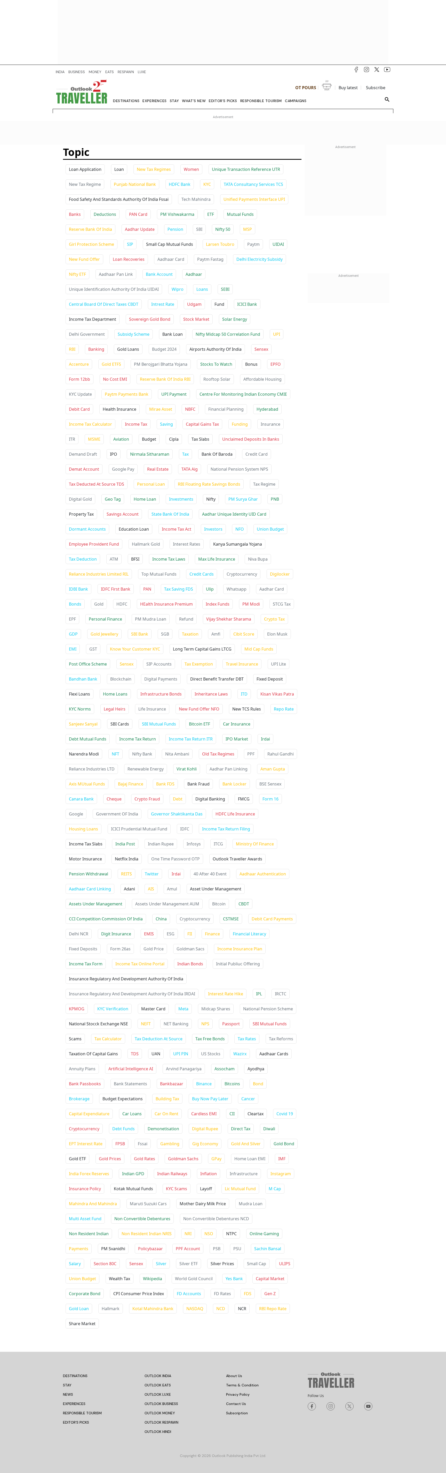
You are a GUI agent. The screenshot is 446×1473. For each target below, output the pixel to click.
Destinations (126, 100)
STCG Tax (282, 604)
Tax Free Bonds (210, 1039)
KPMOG (76, 1009)
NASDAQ (194, 1308)
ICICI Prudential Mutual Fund (139, 829)
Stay (174, 100)
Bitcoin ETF (199, 724)
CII (232, 1114)
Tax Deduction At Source (158, 1039)
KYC (207, 184)
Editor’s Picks (223, 100)
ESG (170, 934)
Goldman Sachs (183, 1159)
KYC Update (80, 394)
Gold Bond (284, 1144)
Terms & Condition (242, 1385)
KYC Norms (80, 709)
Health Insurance (119, 409)
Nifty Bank (142, 754)
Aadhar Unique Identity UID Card (234, 514)
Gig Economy (205, 1144)
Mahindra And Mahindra (93, 1204)
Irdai (265, 739)
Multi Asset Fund (85, 1219)
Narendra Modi (84, 754)
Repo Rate (284, 709)
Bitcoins (232, 1084)
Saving (166, 424)
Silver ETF (188, 1263)
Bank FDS (165, 784)
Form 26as (120, 949)
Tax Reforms (281, 1039)
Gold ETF (77, 1159)
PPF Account (188, 1248)
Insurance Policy (85, 1189)
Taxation (190, 634)
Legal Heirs (114, 709)
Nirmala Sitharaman (149, 454)
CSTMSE (231, 919)
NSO (208, 1234)
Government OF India (117, 814)
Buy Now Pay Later (210, 1099)
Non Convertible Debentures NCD (216, 1219)
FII (189, 934)
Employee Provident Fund (94, 544)
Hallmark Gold (146, 544)
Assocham (224, 1069)
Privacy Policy (238, 1394)
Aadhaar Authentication (263, 874)
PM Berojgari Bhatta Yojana (160, 364)
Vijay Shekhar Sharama (228, 619)
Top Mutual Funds (159, 574)
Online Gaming (264, 1234)
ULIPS (284, 1263)
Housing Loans (83, 829)
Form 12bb (79, 379)
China (161, 919)
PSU (237, 1248)
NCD (220, 1308)
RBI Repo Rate (272, 1308)
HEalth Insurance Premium (166, 604)
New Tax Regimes (154, 169)
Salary (75, 1263)
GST (93, 649)
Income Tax (136, 424)
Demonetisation (163, 1129)
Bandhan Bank (83, 679)
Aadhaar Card (170, 259)
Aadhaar (194, 274)
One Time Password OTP (175, 859)
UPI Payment (174, 394)
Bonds (75, 604)
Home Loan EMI (249, 1159)
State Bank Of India (170, 514)
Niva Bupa (258, 559)
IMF (281, 1159)
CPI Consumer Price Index (138, 1293)
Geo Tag (113, 499)
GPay (216, 1159)
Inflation (208, 1174)
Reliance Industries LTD (92, 769)
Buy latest (348, 87)
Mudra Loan (250, 1204)
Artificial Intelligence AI (130, 1069)
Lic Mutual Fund (240, 1189)
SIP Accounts (159, 664)
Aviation (121, 439)
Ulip (210, 589)
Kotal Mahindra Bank (152, 1308)
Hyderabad (267, 409)
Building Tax (167, 1099)
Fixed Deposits (83, 949)
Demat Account (84, 469)
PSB (216, 1248)
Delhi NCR (78, 934)
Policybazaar (150, 1248)
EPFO (275, 364)
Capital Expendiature (89, 1114)
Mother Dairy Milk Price (203, 1204)
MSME (94, 439)
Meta (183, 1009)
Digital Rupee (205, 1129)
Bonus (251, 364)
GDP (73, 634)
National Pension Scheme (268, 1009)
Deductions (105, 214)
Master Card (153, 1009)
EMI (72, 649)
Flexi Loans (79, 694)
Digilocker (280, 574)
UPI (276, 334)
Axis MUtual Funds (87, 784)
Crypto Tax (274, 619)
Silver (161, 1263)
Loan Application (85, 169)
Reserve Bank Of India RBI (165, 379)
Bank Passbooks (85, 1084)
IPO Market (237, 739)
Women (191, 169)
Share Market (82, 1323)
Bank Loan (172, 334)
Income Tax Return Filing (226, 829)
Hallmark (111, 1308)
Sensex (261, 349)
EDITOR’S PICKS (76, 1422)
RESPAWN (126, 72)
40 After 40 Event (210, 874)
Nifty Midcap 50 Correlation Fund (228, 334)
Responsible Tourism (261, 100)
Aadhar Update (140, 229)
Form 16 (270, 799)
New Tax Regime (85, 184)
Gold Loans (128, 349)
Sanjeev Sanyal (83, 724)
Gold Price (154, 949)
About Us (234, 1375)
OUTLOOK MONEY (160, 1413)
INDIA (60, 72)
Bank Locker (234, 784)
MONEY (95, 72)
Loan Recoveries (129, 259)
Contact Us (236, 1403)
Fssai (142, 1144)
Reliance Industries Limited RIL (99, 574)
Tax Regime (264, 484)
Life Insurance (152, 709)
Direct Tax (240, 1129)
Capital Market (270, 1278)
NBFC (190, 409)
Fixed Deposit (270, 679)
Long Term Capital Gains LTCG (202, 649)
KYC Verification (112, 1009)
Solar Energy (234, 319)
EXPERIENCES (74, 1403)
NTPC (231, 1234)
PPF (250, 754)
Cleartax (256, 1114)
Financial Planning (226, 409)
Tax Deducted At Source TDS (96, 484)
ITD (244, 694)
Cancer (248, 1099)
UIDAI (278, 244)
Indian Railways (172, 1174)
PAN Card (138, 214)
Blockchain (120, 679)
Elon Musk (277, 634)
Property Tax (81, 514)
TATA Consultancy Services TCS (253, 184)
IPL (259, 994)
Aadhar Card (271, 589)
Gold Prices (110, 1159)
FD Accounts (189, 1293)
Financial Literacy (249, 934)
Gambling (169, 1144)
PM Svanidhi (113, 1248)
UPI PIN (180, 1054)
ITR (72, 439)
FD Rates (222, 1293)
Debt (177, 799)
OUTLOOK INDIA (158, 1375)
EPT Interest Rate (85, 1144)
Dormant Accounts (87, 529)
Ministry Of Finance (255, 844)
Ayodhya (256, 1069)
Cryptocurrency (242, 574)
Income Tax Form (85, 964)
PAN (147, 589)
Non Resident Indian (89, 1234)
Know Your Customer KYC (135, 649)
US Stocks (210, 1054)
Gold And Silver (246, 1144)
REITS (126, 874)
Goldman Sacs (190, 949)
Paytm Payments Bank (126, 394)
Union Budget (270, 529)
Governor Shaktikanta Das (177, 814)
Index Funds (217, 604)
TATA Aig (189, 469)
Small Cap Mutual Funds (169, 244)
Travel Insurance (242, 664)
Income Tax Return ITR (191, 739)
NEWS (68, 1394)
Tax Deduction (83, 559)
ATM (114, 559)
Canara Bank (81, 799)
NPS (205, 1024)
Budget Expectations (122, 1099)
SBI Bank (139, 634)
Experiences (154, 100)
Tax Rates (247, 1039)
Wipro (178, 289)
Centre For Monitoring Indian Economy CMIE (243, 394)
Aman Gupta (272, 769)
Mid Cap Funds (258, 649)
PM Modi (251, 604)
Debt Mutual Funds (87, 739)
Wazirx (239, 1054)
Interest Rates (186, 544)
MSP (247, 229)
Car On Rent (166, 1114)
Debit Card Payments (272, 919)
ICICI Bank (247, 304)
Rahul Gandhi (280, 754)
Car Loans (132, 1114)
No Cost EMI (115, 379)
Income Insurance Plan (239, 949)
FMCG (244, 799)
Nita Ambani (177, 754)
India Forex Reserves (89, 1174)
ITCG (218, 844)
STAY (67, 1385)
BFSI (135, 559)
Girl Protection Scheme (91, 244)
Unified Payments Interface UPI (254, 199)
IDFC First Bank (115, 589)
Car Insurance (236, 724)
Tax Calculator (108, 1039)
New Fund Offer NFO (199, 709)
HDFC (121, 604)
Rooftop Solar (216, 379)
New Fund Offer (84, 259)
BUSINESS (76, 72)
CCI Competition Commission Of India (106, 919)
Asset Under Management (215, 889)
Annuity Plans (82, 1069)
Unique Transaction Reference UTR (246, 169)
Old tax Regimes (218, 754)
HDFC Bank (179, 184)
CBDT (243, 904)
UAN (156, 1054)
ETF (210, 214)
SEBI (225, 289)
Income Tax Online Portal (139, 964)
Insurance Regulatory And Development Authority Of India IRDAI (132, 994)
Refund (186, 619)
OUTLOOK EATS (158, 1385)
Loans (202, 289)
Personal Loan (151, 484)
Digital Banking (210, 799)
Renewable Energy (146, 769)
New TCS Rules (246, 709)
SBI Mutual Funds (159, 724)
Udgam (194, 304)
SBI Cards (119, 724)
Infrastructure (244, 1174)
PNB (275, 499)
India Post (125, 844)
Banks (75, 214)
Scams (75, 1039)
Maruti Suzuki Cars (148, 1204)
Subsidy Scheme (133, 334)
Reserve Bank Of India (90, 229)
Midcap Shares (215, 1009)
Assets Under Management (95, 904)
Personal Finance (105, 619)
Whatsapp (236, 589)
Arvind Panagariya (184, 1069)
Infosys (194, 844)
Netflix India (126, 859)
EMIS (149, 934)
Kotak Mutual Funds (133, 1189)
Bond (258, 1084)
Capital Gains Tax (202, 424)
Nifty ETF (77, 274)
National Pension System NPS (239, 469)
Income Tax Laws (168, 559)
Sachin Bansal (267, 1248)
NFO (239, 529)
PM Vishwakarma (177, 214)
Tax (185, 454)
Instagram (280, 1174)
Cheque (114, 799)
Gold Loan (79, 1308)
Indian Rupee (161, 844)
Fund (219, 304)
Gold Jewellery (104, 634)
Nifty (211, 499)
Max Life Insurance (216, 559)
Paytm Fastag (210, 259)
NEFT (146, 1024)
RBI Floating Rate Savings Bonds (209, 484)
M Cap (275, 1189)
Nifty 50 (222, 229)
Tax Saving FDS (178, 589)
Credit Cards (201, 574)
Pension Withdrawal (88, 874)
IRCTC (280, 994)
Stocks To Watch (216, 364)
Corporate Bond (84, 1293)
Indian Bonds (190, 964)
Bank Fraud (198, 784)
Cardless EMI (204, 1114)
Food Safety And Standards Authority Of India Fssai (119, 199)
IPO (113, 454)
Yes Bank (234, 1278)
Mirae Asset (160, 409)
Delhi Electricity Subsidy (259, 259)
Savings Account (123, 514)
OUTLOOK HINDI (158, 1431)
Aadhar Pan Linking (229, 769)
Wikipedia (152, 1278)
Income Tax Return (137, 739)
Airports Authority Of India (215, 349)
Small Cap (256, 1263)
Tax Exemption (199, 664)
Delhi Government (87, 334)
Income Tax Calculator (90, 424)
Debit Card (79, 409)
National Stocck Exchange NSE (98, 1024)
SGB (165, 634)
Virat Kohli (187, 769)
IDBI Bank (78, 589)
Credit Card (256, 454)
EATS (109, 72)
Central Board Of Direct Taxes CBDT (103, 304)
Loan (119, 169)
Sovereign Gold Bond (149, 319)
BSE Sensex (270, 784)
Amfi (215, 634)
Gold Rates (144, 1159)
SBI (199, 229)
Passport (231, 1024)
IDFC (184, 829)
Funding (240, 424)
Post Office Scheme (88, 664)
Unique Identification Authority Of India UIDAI (114, 289)
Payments (78, 1248)
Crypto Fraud (147, 799)
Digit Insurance (116, 934)
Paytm (253, 244)
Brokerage (79, 1099)
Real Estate (158, 469)
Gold (98, 604)
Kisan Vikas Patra (277, 694)
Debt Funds (123, 1129)
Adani (129, 889)
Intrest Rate (162, 304)
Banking (96, 349)
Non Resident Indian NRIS (147, 1234)
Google (76, 814)
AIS (151, 889)
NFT (115, 754)
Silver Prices (222, 1263)
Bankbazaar (171, 1084)
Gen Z (270, 1293)
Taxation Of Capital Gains (93, 1054)
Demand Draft (83, 454)
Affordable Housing (262, 379)
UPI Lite (278, 664)
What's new (194, 100)
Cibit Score (243, 634)
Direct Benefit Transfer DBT (217, 679)
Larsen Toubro (220, 244)
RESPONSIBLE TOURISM (82, 1413)
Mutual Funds (240, 214)
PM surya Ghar (243, 499)
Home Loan (145, 499)
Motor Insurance (85, 859)
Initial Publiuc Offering (238, 964)
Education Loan (134, 529)
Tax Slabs (200, 439)
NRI (188, 1234)
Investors (213, 529)
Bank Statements (130, 1084)
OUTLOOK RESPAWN (161, 1422)
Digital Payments (160, 679)
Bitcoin (219, 904)
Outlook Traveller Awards (237, 859)
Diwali (269, 1129)
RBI (72, 349)
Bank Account (159, 274)
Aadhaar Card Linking (90, 889)
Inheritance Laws (211, 694)
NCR (242, 1308)
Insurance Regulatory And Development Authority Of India (126, 979)
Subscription (237, 1413)
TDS (135, 1054)
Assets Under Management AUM (167, 904)
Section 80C (105, 1263)
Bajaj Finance (130, 784)
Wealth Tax (119, 1278)
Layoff (206, 1189)
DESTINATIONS (75, 1375)
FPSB (120, 1144)
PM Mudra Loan (150, 619)
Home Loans (115, 694)
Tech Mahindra (196, 199)
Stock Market (196, 319)
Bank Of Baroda (217, 454)
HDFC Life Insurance (235, 814)
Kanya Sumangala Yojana (237, 544)
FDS (247, 1293)
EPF (72, 619)
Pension (175, 229)
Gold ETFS (111, 364)
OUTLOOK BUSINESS (161, 1403)
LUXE (142, 72)
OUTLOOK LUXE (158, 1394)
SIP (130, 244)
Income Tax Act (176, 529)
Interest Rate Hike (225, 994)
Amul (172, 889)
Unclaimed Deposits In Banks (250, 439)
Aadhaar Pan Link (116, 274)
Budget (149, 439)
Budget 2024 (164, 349)
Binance (204, 1084)
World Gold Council (194, 1278)
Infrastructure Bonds (161, 694)
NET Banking (176, 1024)
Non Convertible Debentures (142, 1219)
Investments (181, 499)
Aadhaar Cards (273, 1054)
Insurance (270, 424)
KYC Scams (176, 1189)
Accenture (79, 364)
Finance (212, 934)
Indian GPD (133, 1174)
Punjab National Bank (135, 184)
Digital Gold (80, 499)
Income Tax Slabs (85, 844)
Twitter (152, 874)
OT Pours (305, 87)
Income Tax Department (92, 319)
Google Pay (123, 469)
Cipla (174, 439)
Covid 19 (284, 1114)
